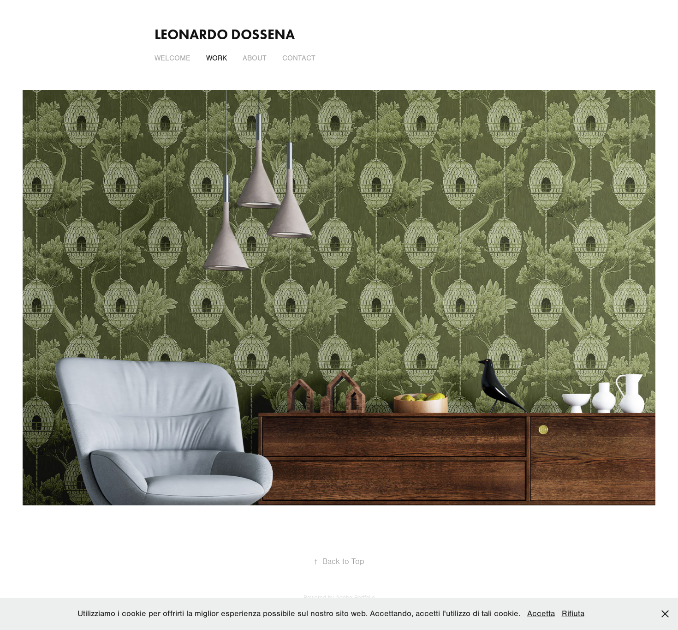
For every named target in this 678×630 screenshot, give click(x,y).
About (255, 58)
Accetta (541, 613)
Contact (298, 58)
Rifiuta (573, 613)
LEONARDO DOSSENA (225, 34)
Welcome (172, 58)
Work (216, 58)
